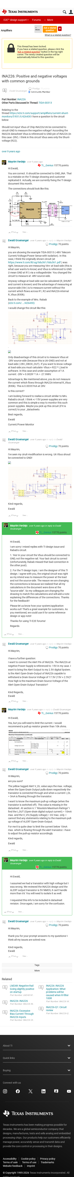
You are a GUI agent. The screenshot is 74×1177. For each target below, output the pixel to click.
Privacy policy (47, 1158)
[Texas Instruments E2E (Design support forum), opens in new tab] (56, 1092)
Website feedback (12, 1165)
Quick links (9, 1058)
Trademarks (47, 1162)
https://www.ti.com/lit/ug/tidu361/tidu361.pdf (34, 262)
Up (9, 232)
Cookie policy (28, 1158)
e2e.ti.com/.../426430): (22, 303)
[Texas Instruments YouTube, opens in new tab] (69, 1092)
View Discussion (26, 232)
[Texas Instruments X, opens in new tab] (30, 1092)
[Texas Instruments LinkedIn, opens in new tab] (43, 1092)
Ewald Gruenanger (18, 91)
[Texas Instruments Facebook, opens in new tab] (18, 1092)
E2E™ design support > (16, 19)
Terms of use (29, 1162)
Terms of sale (10, 1162)
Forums (36, 19)
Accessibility (10, 1158)
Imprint (31, 1165)
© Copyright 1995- (16, 1172)
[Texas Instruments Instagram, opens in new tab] (5, 1092)
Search (64, 12)
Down (17, 232)
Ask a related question (50, 29)
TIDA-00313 (45, 102)
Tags (37, 965)
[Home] (20, 11)
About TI (7, 1045)
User (71, 12)
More (50, 19)
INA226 (21, 99)
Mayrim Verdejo (17, 161)
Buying (7, 1070)
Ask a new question (60, 28)
